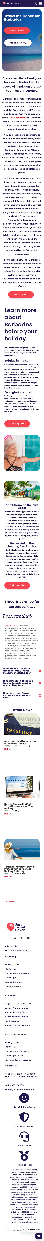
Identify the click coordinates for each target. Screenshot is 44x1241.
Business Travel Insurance (17, 1025)
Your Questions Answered (17, 973)
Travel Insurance (17, 117)
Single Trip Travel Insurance (18, 1003)
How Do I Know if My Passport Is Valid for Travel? (21, 742)
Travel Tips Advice (14, 1055)
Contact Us (10, 969)
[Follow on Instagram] (21, 938)
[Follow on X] (15, 938)
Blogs (17, 746)
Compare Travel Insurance (18, 1060)
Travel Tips (10, 977)
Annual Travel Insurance (16, 1008)
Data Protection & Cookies (18, 950)
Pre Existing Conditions (16, 1012)
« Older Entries (9, 902)
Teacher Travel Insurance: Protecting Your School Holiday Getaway (19, 869)
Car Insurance (12, 1021)
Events (22, 873)
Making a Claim (12, 964)
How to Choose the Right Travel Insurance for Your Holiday (19, 806)
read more (8, 749)
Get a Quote (17, 30)
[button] (40, 3)
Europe (23, 746)
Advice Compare (13, 982)
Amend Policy (18, 42)
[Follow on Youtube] (28, 938)
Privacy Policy (11, 946)
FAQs (29, 746)
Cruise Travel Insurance (16, 1016)
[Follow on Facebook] (8, 938)
